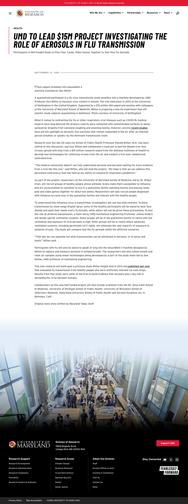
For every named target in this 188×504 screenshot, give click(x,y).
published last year (138, 266)
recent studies (139, 127)
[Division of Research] (30, 13)
